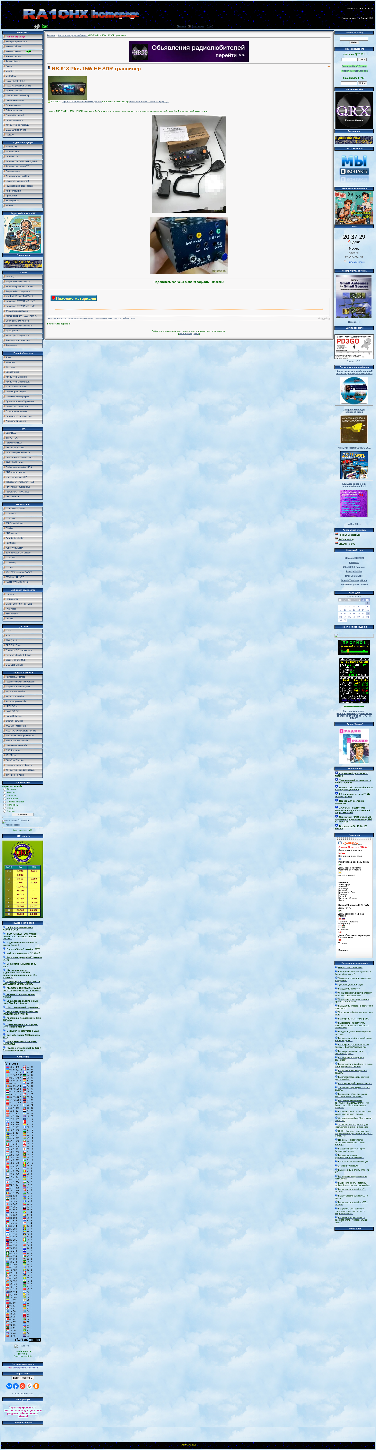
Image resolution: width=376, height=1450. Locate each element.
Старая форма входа (22, 1393)
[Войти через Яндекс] (22, 1386)
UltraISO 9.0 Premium (354, 567)
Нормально (12, 798)
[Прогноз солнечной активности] (354, 654)
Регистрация (198, 26)
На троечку (12, 805)
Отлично (11, 789)
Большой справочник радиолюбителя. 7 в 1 (354, 485)
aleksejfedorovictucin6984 (25, 1367)
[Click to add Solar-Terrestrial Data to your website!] (354, 702)
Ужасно (10, 811)
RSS (371, 18)
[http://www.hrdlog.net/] (354, 635)
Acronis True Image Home (354, 580)
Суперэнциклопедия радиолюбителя (354, 410)
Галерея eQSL (354, 361)
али (119, 318)
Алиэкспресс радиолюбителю (73, 35)
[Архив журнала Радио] (354, 745)
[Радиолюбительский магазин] (23, 267)
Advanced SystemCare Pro (354, 584)
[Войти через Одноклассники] (36, 1386)
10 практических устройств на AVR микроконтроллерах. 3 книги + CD (354, 372)
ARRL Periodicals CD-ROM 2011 (354, 448)
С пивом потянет (15, 801)
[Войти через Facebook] (16, 1386)
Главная (182, 26)
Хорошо (11, 792)
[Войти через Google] (29, 1386)
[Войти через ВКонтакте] (9, 1386)
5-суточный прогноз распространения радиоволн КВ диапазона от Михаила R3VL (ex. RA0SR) (354, 714)
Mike (9, 1367)
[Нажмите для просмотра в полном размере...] (67, 99)
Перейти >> (354, 322)
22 (367, 613)
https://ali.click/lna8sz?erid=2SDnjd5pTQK (149, 101)
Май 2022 (354, 596)
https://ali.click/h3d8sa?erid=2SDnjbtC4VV (82, 101)
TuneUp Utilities (354, 571)
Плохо (10, 808)
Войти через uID (22, 1377)
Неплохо (11, 795)
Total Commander (354, 576)
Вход (209, 26)
